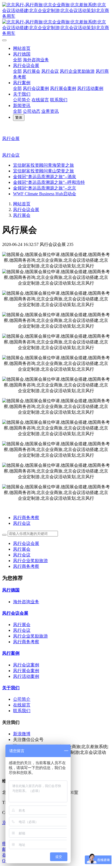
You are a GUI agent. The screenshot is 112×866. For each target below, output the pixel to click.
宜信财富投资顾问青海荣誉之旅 (43, 165)
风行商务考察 (26, 566)
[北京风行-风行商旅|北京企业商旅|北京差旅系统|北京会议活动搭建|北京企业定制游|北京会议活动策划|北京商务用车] (56, 19)
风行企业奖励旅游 (30, 560)
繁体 (18, 117)
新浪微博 (21, 733)
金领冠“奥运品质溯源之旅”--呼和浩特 (49, 182)
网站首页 (21, 48)
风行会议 (11, 155)
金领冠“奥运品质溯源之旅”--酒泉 (44, 176)
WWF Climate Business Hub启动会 (44, 193)
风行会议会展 (26, 209)
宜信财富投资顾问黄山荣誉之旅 (43, 171)
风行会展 (11, 138)
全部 (17, 59)
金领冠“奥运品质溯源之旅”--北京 (44, 188)
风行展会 (21, 215)
